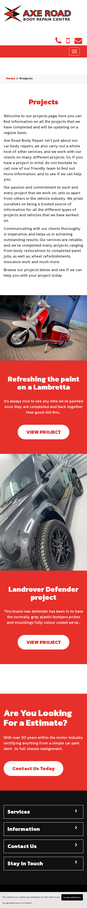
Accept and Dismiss (72, 897)
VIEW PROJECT (43, 432)
